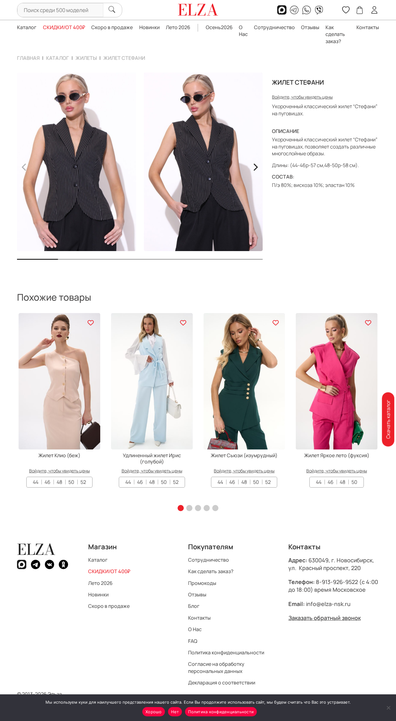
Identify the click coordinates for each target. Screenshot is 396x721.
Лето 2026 (178, 27)
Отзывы (310, 27)
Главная (28, 58)
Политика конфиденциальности (226, 652)
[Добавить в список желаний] (91, 323)
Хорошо (153, 711)
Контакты (367, 27)
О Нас (243, 31)
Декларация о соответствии (221, 682)
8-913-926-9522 (337, 582)
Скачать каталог (388, 419)
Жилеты (86, 58)
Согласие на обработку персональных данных (216, 667)
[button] (181, 508)
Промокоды (202, 582)
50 (71, 482)
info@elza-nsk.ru (328, 603)
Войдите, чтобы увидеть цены (302, 97)
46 (47, 482)
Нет (175, 711)
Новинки (149, 27)
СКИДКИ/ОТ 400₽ (64, 27)
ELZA (36, 549)
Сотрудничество (274, 27)
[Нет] (388, 708)
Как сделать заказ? (335, 34)
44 (35, 482)
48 (59, 482)
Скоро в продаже (112, 27)
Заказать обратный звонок (324, 617)
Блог (194, 606)
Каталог (27, 27)
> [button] (255, 166)
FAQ (192, 640)
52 (83, 482)
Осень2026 (219, 27)
